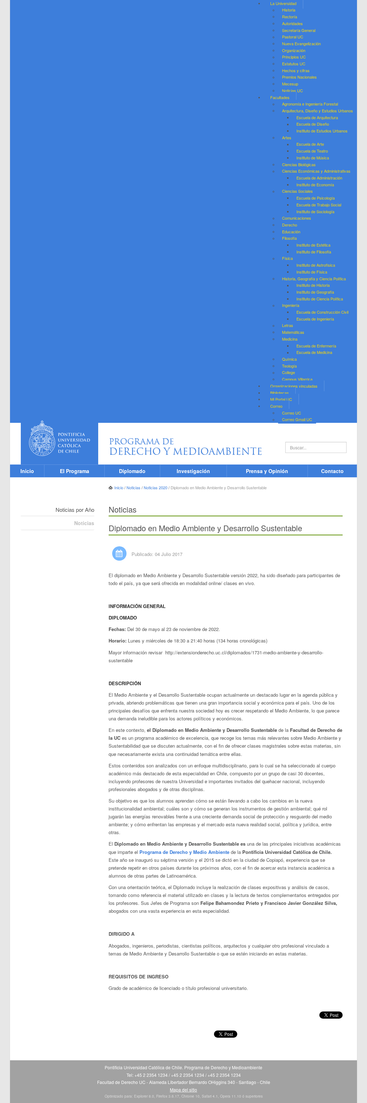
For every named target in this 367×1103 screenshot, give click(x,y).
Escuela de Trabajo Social (318, 204)
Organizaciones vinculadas (294, 386)
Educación (291, 231)
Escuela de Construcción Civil (322, 312)
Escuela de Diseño (312, 124)
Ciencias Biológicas (299, 164)
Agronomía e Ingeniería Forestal (310, 104)
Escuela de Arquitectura (317, 117)
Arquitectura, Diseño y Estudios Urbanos (317, 110)
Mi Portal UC (281, 399)
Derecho (289, 225)
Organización (293, 50)
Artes (286, 137)
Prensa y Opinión (267, 471)
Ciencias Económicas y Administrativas (316, 171)
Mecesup (290, 84)
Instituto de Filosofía (313, 251)
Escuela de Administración (319, 178)
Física (287, 258)
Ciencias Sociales (297, 191)
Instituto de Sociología (315, 211)
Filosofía (289, 238)
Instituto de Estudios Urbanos (322, 131)
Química (289, 359)
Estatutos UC (293, 63)
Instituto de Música (312, 157)
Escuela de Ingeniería (315, 319)
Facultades (280, 97)
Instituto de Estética (313, 245)
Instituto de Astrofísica (315, 265)
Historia (288, 10)
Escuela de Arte (310, 144)
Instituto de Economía (315, 184)
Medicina (289, 339)
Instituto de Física (311, 272)
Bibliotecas (279, 393)
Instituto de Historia (313, 285)
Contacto (332, 471)
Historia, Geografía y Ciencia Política (314, 278)
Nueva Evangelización (301, 43)
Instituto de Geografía (315, 292)
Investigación (193, 471)
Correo (276, 406)
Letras (287, 325)
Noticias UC (292, 90)
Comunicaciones (296, 218)
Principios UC (294, 57)
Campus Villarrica (297, 379)
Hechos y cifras (296, 70)
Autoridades (292, 23)
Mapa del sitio (183, 1089)
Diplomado (132, 471)
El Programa (74, 471)
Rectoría (289, 16)
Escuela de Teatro (312, 151)
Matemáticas (293, 332)
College (288, 372)
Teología (289, 366)
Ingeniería (290, 305)
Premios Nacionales (299, 77)
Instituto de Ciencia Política (319, 299)
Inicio (27, 471)
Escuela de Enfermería (316, 346)
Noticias (84, 523)
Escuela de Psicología (315, 198)
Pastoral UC (292, 37)
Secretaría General (298, 30)
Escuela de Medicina (314, 352)
